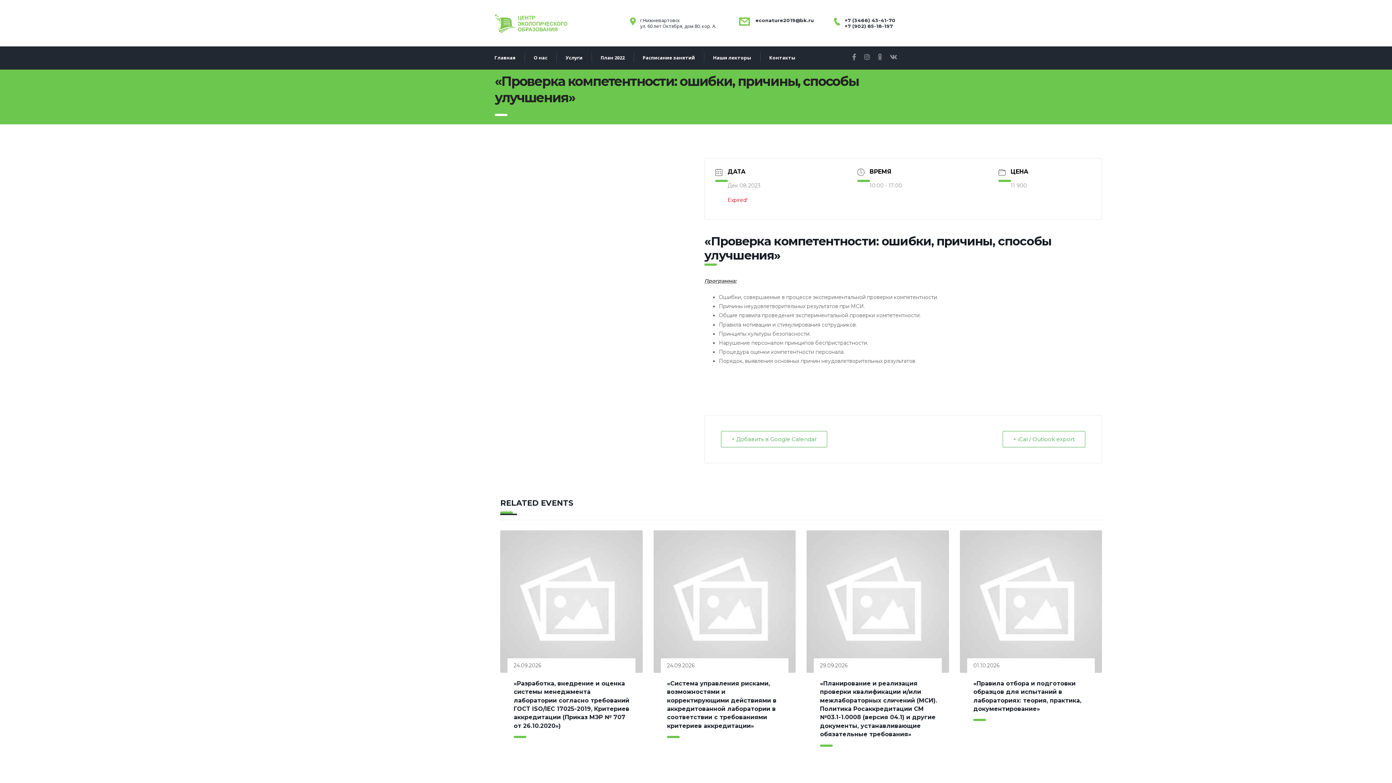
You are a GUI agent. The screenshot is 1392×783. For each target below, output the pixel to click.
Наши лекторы (732, 57)
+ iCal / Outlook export (1044, 439)
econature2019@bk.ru (784, 20)
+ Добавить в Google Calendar (774, 439)
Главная (504, 57)
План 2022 (613, 57)
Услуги (574, 57)
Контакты (782, 57)
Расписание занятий (669, 57)
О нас (540, 57)
